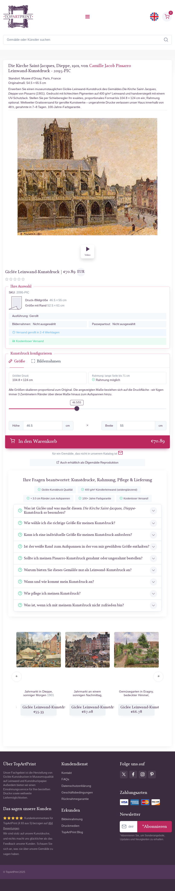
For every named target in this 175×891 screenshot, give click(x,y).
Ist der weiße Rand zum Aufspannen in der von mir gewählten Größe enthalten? (86, 546)
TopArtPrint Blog (72, 832)
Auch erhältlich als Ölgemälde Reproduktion (89, 462)
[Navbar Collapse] (87, 16)
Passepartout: (113, 324)
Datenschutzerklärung (76, 786)
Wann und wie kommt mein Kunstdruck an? (59, 582)
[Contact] (120, 453)
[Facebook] (133, 774)
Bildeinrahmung (72, 819)
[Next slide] (158, 677)
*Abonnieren (154, 826)
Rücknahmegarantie (75, 799)
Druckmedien (70, 826)
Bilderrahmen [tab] (49, 361)
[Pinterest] (152, 774)
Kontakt (66, 773)
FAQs (65, 779)
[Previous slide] (17, 677)
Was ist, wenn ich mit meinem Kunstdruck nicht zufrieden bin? (74, 605)
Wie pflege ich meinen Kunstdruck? (52, 593)
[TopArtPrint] (18, 17)
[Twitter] (124, 774)
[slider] (76, 408)
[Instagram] (142, 774)
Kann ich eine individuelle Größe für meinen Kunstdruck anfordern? (78, 535)
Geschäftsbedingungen (77, 792)
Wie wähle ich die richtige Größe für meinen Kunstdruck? (69, 523)
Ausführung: (25, 316)
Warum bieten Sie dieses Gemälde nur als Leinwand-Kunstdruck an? (77, 570)
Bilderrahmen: (34, 324)
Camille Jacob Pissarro (110, 66)
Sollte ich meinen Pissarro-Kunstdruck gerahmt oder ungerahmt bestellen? (83, 558)
